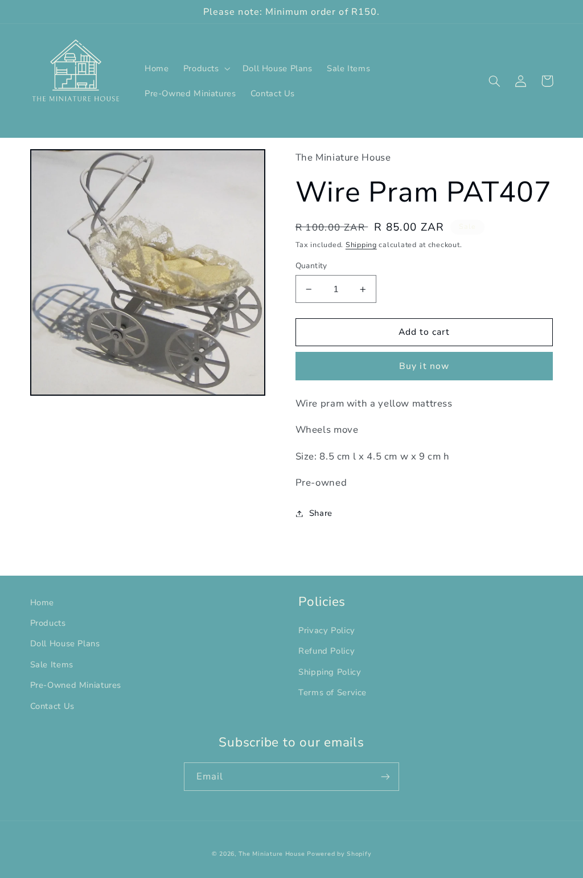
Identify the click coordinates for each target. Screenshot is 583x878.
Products (48, 623)
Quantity (311, 265)
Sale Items (51, 664)
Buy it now (424, 366)
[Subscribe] (385, 776)
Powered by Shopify (339, 854)
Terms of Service (332, 692)
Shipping (361, 244)
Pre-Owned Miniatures (76, 685)
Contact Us (52, 706)
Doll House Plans (65, 643)
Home (42, 602)
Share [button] (320, 513)
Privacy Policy (326, 630)
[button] (205, 68)
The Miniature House (272, 854)
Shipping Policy (329, 672)
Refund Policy (326, 651)
